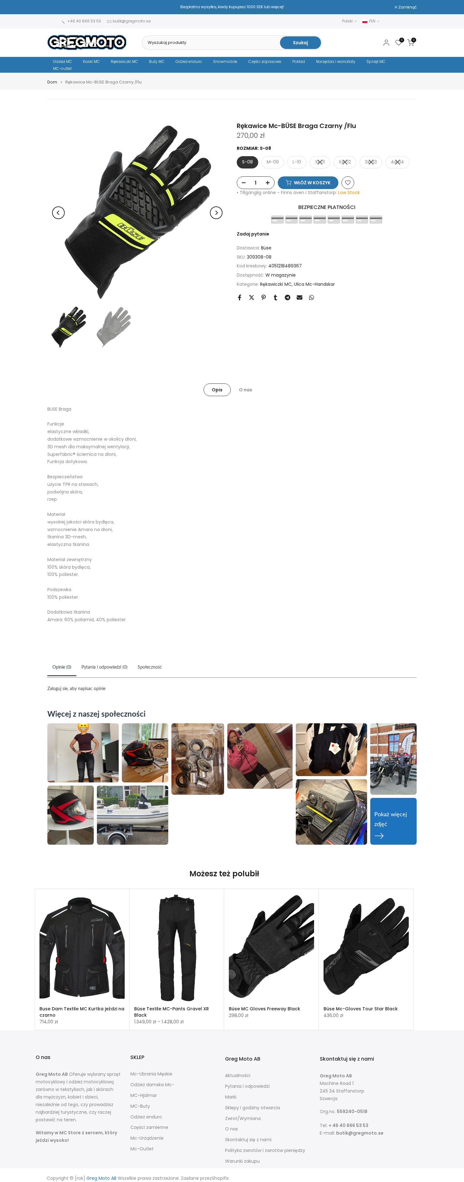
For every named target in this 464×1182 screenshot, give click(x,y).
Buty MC (156, 61)
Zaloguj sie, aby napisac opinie (76, 689)
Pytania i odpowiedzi (247, 1086)
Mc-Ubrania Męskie (151, 1074)
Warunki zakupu (242, 1161)
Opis (217, 389)
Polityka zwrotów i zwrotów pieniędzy (265, 1151)
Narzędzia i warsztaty (335, 61)
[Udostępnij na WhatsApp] (311, 297)
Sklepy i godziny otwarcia (252, 1108)
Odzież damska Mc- (152, 1085)
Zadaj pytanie (253, 234)
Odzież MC (62, 61)
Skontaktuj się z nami (248, 1140)
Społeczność (150, 667)
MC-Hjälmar (143, 1096)
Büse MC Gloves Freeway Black (264, 1009)
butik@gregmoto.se (132, 21)
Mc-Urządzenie (147, 1138)
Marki (230, 1097)
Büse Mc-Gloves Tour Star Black (361, 1009)
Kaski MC (91, 61)
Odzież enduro (188, 61)
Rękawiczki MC (124, 61)
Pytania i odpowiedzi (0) (104, 667)
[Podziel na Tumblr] (275, 297)
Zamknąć (59, 7)
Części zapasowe (264, 61)
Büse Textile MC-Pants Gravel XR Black (171, 1012)
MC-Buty (140, 1106)
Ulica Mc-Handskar (314, 284)
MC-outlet (62, 68)
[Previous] (58, 212)
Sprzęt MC (375, 61)
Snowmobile (225, 61)
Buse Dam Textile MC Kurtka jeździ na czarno (81, 1012)
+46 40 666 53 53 (84, 21)
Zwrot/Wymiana (243, 1119)
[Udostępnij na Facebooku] (239, 297)
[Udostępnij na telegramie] (287, 297)
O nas (245, 389)
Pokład (298, 61)
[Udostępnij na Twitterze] (251, 297)
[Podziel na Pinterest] (263, 297)
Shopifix (220, 1178)
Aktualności (237, 1076)
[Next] (216, 212)
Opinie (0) (61, 667)
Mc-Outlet (142, 1149)
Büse (266, 248)
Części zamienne (149, 1127)
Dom (52, 82)
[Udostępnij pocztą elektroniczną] (299, 297)
